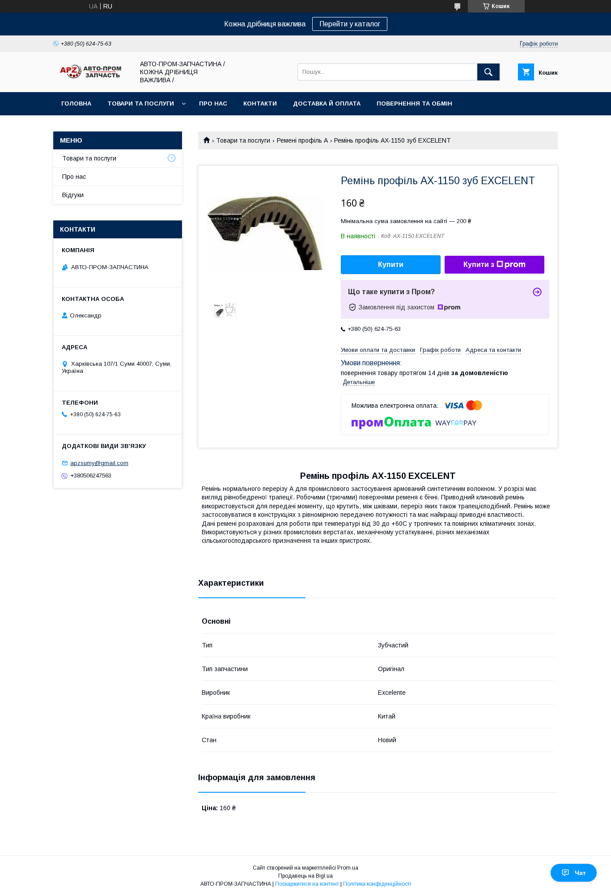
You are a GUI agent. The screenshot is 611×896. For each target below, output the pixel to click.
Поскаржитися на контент (307, 884)
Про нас (213, 103)
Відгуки (73, 195)
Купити (390, 264)
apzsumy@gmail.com (99, 463)
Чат (580, 872)
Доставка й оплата (327, 103)
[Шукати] (488, 71)
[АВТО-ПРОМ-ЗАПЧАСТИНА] (91, 78)
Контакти (260, 103)
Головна (76, 103)
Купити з (478, 264)
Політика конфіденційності (377, 884)
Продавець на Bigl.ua (305, 876)
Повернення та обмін (414, 103)
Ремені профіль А (302, 140)
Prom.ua (347, 868)
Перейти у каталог (349, 24)
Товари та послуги (140, 103)
